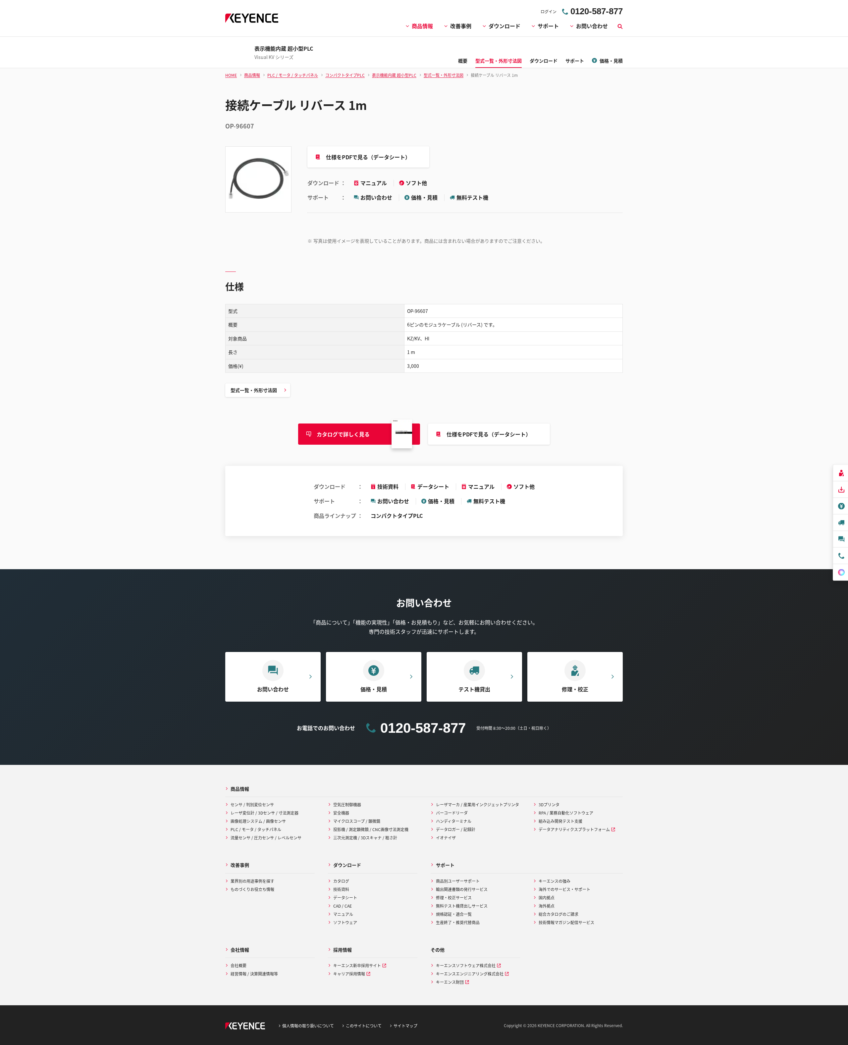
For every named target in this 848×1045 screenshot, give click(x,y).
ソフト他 (416, 183)
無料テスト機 (472, 197)
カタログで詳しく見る (343, 434)
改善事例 (460, 26)
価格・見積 (424, 197)
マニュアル (374, 183)
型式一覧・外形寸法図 (254, 390)
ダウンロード (504, 26)
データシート (433, 486)
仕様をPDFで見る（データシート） (368, 157)
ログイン (548, 11)
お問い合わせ (592, 26)
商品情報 (422, 26)
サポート (548, 26)
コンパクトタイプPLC (397, 516)
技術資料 (387, 486)
